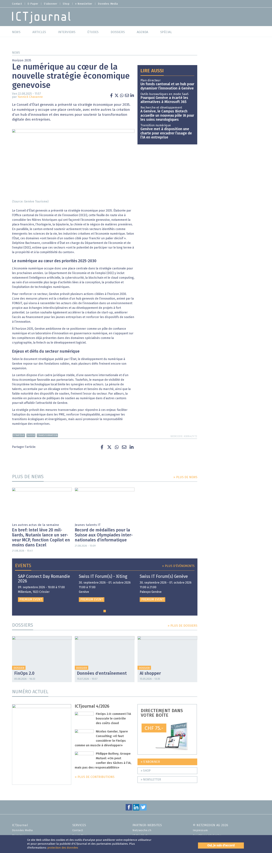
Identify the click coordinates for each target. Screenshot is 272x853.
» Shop (146, 770)
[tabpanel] (44, 588)
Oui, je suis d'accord (221, 845)
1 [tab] (104, 611)
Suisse (31, 435)
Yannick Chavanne (30, 96)
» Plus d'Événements (178, 566)
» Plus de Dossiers (182, 625)
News (16, 52)
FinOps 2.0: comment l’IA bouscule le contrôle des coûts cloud (113, 718)
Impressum (200, 830)
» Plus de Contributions (94, 777)
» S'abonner (150, 761)
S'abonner (50, 4)
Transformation (47, 435)
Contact (17, 4)
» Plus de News (185, 477)
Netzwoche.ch (141, 830)
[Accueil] (41, 17)
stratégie (18, 435)
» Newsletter (84, 4)
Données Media (108, 4)
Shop (66, 4)
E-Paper (33, 4)
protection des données (62, 847)
